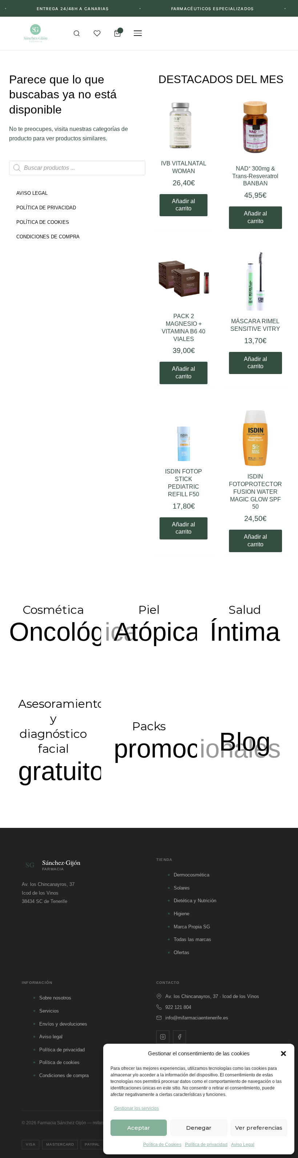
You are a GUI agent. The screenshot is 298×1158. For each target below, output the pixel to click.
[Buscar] (76, 33)
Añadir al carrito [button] (183, 205)
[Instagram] (162, 1036)
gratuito (61, 771)
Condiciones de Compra (48, 236)
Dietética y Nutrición (195, 900)
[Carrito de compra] (117, 33)
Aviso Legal (242, 1144)
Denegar (199, 1127)
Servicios (49, 1011)
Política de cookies (59, 1062)
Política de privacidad (206, 1144)
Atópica (157, 631)
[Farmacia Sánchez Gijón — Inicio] (35, 33)
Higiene (181, 913)
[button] (283, 1053)
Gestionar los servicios (136, 1108)
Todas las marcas (192, 939)
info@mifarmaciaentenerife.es (196, 1018)
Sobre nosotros (55, 998)
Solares (182, 888)
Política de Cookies (162, 1144)
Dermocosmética (191, 875)
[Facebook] (179, 1036)
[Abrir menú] (137, 33)
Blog (244, 741)
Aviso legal (51, 1036)
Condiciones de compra (64, 1075)
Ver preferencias (258, 1127)
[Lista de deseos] (97, 33)
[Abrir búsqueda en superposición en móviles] (77, 168)
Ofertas (181, 952)
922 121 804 (178, 1007)
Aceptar (138, 1127)
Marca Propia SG (192, 926)
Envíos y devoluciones (63, 1024)
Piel (149, 610)
